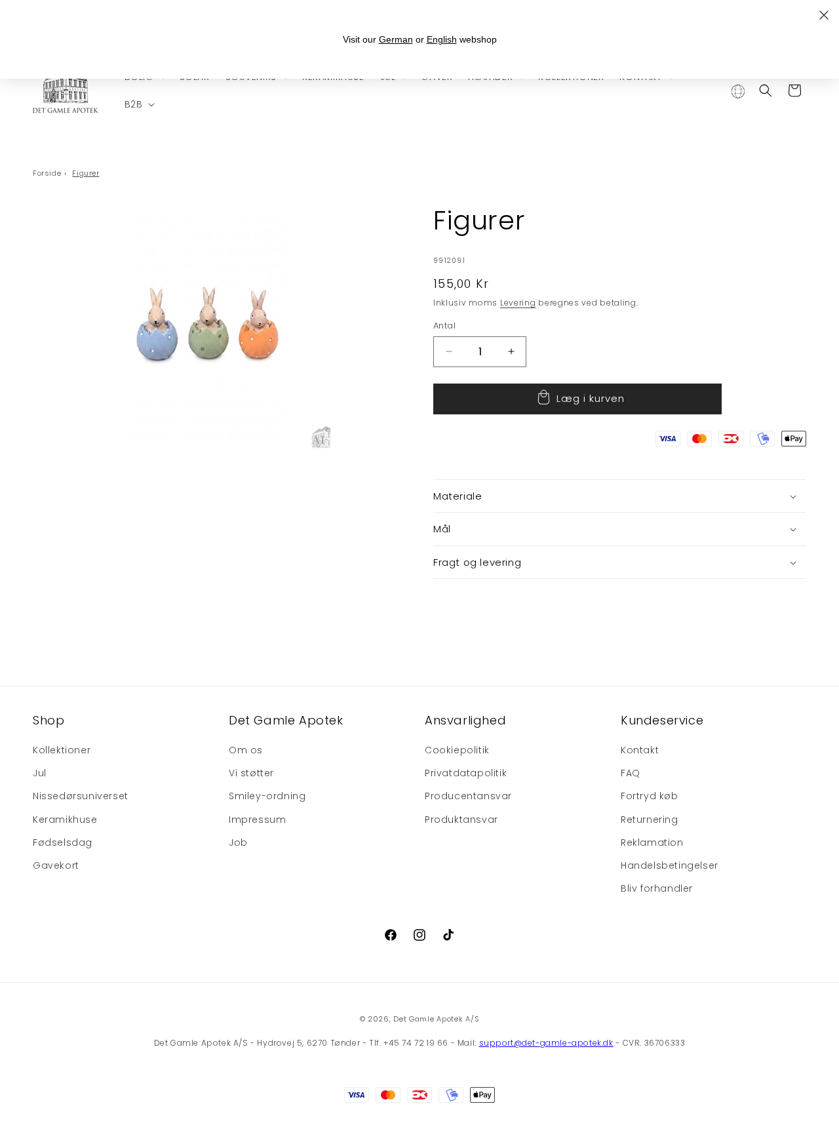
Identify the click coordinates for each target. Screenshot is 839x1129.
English (442, 39)
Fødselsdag (62, 842)
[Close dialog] (824, 15)
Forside (47, 173)
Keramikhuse (65, 819)
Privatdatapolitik (466, 773)
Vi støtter (251, 773)
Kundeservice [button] (662, 720)
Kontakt (640, 750)
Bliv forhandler (657, 889)
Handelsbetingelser (669, 866)
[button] (139, 104)
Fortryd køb (649, 796)
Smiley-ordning (267, 796)
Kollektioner (61, 750)
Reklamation (652, 842)
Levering (518, 302)
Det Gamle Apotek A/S (436, 1019)
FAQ (630, 773)
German (396, 39)
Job (238, 842)
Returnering (649, 819)
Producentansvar (468, 796)
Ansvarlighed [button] (465, 720)
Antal (444, 325)
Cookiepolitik (457, 750)
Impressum (257, 819)
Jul (40, 773)
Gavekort (56, 866)
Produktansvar (461, 819)
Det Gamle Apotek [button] (286, 720)
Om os (246, 750)
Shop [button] (48, 720)
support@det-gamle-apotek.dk (546, 1042)
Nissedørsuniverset (80, 796)
